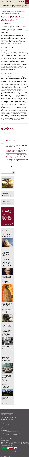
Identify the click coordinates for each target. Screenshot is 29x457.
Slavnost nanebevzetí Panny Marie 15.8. (7, 386)
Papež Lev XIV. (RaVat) (22, 442)
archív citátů (20, 6)
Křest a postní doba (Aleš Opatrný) (10, 13)
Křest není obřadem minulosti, (12, 150)
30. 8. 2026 (4, 203)
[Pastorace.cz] (6, 2)
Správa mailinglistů (7, 195)
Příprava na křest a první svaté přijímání (13, 156)
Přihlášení (5, 193)
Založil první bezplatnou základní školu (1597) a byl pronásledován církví (6, 263)
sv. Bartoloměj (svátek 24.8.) (6, 282)
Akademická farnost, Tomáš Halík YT (20, 443)
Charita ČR (11, 442)
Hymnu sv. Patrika (7, 438)
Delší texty (22, 11)
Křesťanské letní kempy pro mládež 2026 (7, 179)
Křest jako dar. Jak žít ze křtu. (11, 148)
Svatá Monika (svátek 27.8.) (6, 235)
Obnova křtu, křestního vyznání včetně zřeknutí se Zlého (16, 153)
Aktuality (4, 230)
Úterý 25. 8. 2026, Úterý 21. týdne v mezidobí (7, 212)
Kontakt (14, 451)
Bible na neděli (6, 201)
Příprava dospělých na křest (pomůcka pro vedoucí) (16, 159)
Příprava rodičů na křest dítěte (12, 163)
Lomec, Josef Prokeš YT (7, 443)
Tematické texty (10, 11)
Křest (18, 11)
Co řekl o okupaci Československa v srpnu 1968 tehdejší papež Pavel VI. (7, 333)
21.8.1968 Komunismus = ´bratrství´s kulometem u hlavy (6, 359)
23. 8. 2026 (9, 203)
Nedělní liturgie (8, 224)
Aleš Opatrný (6, 131)
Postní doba (12, 133)
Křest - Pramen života (10, 145)
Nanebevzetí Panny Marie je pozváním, (14, 5)
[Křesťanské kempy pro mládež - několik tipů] (7, 184)
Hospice (15, 442)
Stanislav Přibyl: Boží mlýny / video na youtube (7, 310)
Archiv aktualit (5, 403)
